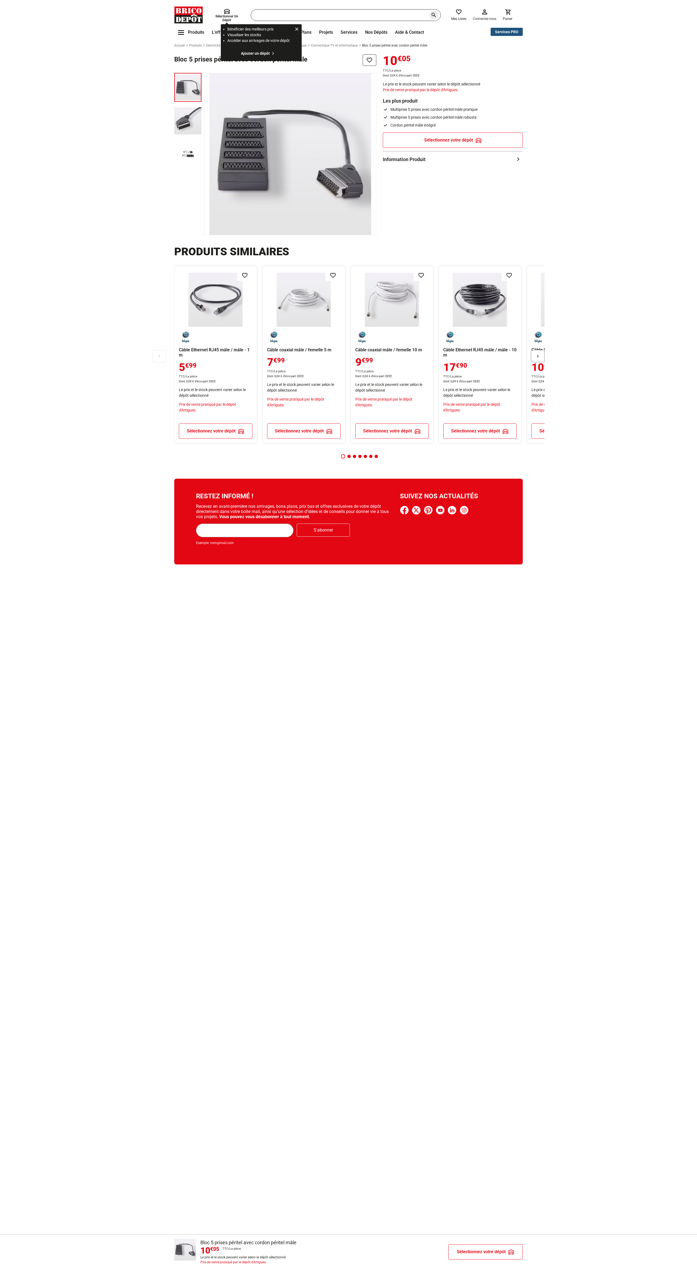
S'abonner (323, 530)
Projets (326, 32)
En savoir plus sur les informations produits (453, 159)
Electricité (213, 45)
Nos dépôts (376, 32)
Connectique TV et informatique (334, 45)
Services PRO (506, 32)
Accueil (179, 45)
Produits (195, 45)
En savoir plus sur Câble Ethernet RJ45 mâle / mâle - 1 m (216, 354)
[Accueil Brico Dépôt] (188, 15)
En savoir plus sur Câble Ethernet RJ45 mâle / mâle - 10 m (480, 354)
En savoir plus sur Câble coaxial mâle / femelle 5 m (304, 354)
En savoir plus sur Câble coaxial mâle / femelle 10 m (392, 354)
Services (349, 32)
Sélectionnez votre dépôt (448, 140)
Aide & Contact (409, 32)
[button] (343, 456)
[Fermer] (296, 29)
